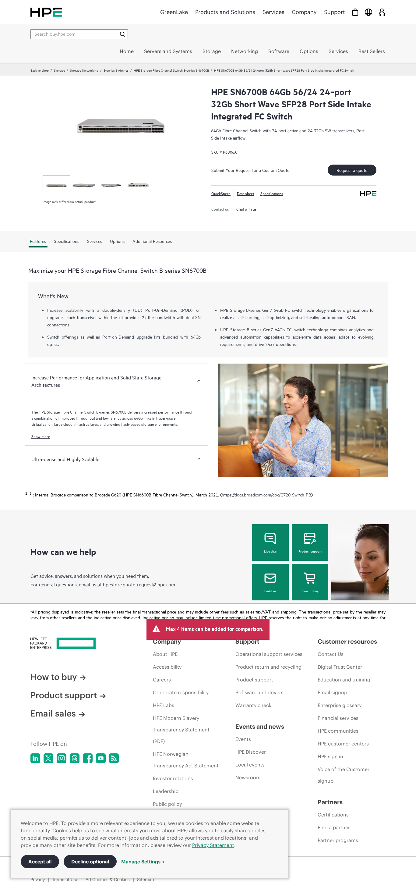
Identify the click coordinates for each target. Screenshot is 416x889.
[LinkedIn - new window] (35, 758)
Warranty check (253, 705)
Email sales (53, 713)
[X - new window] (48, 758)
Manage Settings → (143, 862)
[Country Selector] (368, 12)
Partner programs (338, 840)
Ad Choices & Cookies (108, 879)
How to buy (310, 590)
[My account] (382, 12)
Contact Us (331, 654)
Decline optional (90, 862)
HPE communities (338, 731)
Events (243, 739)
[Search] (122, 34)
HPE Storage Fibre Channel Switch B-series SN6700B (171, 70)
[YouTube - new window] (101, 758)
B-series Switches (116, 70)
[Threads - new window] (74, 758)
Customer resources (347, 641)
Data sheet (245, 193)
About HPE (165, 654)
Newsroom (248, 777)
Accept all (39, 862)
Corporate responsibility (181, 692)
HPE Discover (250, 752)
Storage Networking (84, 70)
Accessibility (167, 667)
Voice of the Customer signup (343, 775)
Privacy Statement (213, 845)
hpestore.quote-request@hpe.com (139, 584)
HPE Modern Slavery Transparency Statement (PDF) (181, 729)
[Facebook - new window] (88, 758)
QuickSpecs (221, 193)
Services (273, 12)
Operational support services (268, 654)
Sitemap (145, 879)
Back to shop (39, 70)
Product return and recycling (268, 667)
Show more (40, 436)
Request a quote (352, 170)
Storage (59, 70)
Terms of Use (65, 879)
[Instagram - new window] (61, 758)
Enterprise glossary (339, 705)
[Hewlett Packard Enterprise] (46, 12)
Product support (310, 551)
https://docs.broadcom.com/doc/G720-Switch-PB (266, 494)
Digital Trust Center (340, 667)
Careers (162, 680)
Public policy (167, 804)
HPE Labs (163, 705)
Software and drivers (259, 692)
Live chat (270, 551)
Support (334, 12)
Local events (250, 765)
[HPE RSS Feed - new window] (114, 758)
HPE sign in (330, 756)
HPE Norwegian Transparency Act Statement (186, 760)
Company (304, 12)
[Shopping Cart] (355, 12)
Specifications (271, 193)
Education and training (344, 680)
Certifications (333, 815)
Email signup (332, 692)
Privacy (37, 879)
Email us (270, 590)
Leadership (165, 791)
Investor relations (173, 778)
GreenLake (174, 12)
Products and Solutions (225, 12)
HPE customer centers (343, 744)
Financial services (338, 718)
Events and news (259, 726)
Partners (330, 802)
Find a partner (334, 827)
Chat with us (246, 209)
